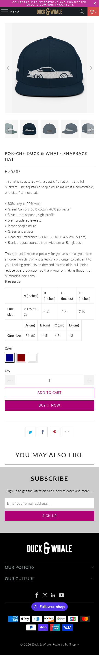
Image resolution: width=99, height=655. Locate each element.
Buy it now (49, 405)
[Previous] (8, 68)
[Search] (82, 11)
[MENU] (2, 11)
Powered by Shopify (65, 644)
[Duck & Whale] (49, 11)
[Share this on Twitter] (30, 432)
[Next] (90, 68)
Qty (7, 371)
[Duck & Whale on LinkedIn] (53, 595)
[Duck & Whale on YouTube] (61, 595)
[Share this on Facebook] (43, 432)
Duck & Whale (41, 644)
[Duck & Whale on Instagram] (45, 595)
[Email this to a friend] (67, 432)
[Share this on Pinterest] (55, 432)
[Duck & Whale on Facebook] (37, 595)
